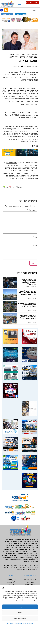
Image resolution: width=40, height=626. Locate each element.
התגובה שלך (32, 210)
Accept (20, 607)
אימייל (34, 245)
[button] (3, 587)
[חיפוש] (6, 10)
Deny (20, 613)
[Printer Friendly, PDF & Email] (12, 187)
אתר (35, 254)
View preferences (20, 618)
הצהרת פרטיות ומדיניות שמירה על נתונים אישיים (20, 623)
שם (35, 237)
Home (35, 55)
